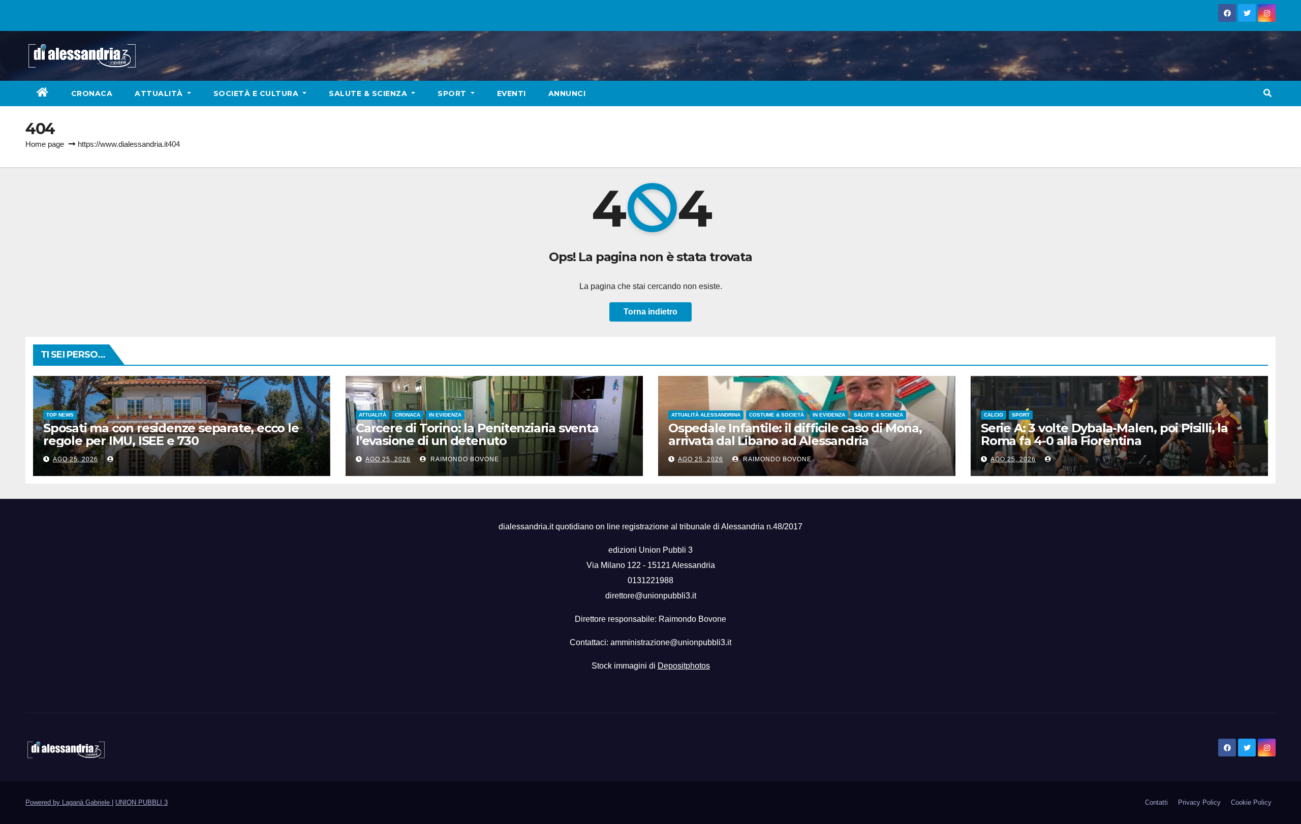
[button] (1267, 93)
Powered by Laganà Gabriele (68, 802)
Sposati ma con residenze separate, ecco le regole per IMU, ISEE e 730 (171, 434)
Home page (44, 144)
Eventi (511, 93)
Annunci (567, 93)
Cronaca (92, 93)
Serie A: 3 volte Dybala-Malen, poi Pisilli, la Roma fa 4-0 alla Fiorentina (1104, 434)
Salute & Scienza (369, 93)
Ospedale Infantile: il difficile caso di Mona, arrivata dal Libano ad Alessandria (795, 434)
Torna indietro (650, 311)
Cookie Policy (1251, 802)
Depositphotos (684, 665)
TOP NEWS (60, 415)
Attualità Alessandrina (705, 415)
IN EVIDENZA (445, 415)
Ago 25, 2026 (75, 459)
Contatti (1156, 802)
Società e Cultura (257, 93)
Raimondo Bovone (463, 459)
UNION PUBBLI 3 (141, 802)
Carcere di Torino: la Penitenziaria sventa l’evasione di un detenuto (477, 434)
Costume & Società (776, 415)
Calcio (993, 415)
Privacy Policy (1199, 802)
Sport (453, 93)
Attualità (160, 93)
